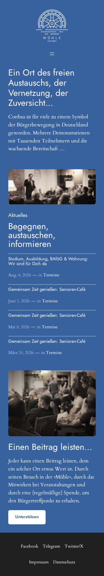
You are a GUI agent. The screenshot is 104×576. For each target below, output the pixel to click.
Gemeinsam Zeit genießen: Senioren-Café (46, 289)
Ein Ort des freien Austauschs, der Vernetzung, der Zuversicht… (41, 87)
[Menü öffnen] (52, 54)
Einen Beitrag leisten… (50, 447)
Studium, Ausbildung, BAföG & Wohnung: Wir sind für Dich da (48, 261)
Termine (51, 275)
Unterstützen (27, 517)
